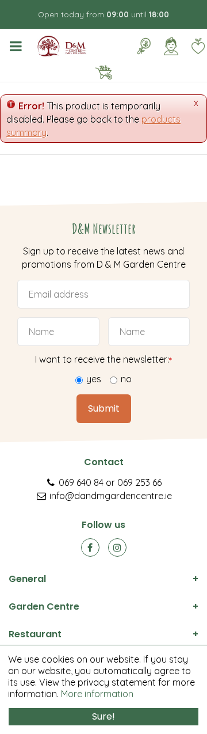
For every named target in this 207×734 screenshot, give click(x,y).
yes (93, 379)
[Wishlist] (198, 46)
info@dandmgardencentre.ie (110, 495)
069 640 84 (81, 482)
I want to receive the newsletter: (103, 359)
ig (117, 547)
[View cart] (103, 72)
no (126, 379)
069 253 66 (139, 482)
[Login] (171, 46)
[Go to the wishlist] (193, 46)
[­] (18, 46)
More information (97, 693)
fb (90, 547)
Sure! (103, 716)
